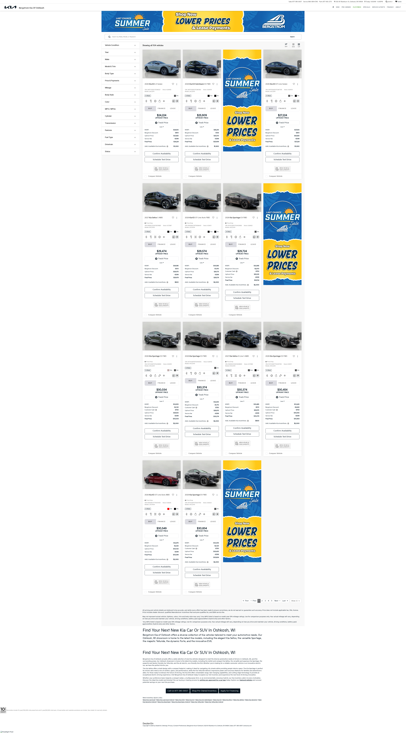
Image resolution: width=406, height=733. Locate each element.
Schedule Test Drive (161, 160)
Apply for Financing (229, 691)
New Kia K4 (190, 700)
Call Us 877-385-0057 (178, 691)
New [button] (337, 7)
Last (284, 601)
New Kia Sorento (251, 700)
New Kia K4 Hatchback (203, 700)
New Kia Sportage (164, 702)
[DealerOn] (148, 723)
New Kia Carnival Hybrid (165, 700)
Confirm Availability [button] (162, 154)
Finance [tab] (162, 108)
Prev (253, 601)
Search (292, 37)
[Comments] (173, 101)
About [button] (398, 7)
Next (277, 601)
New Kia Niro (227, 700)
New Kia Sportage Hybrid (181, 702)
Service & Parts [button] (378, 7)
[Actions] (177, 84)
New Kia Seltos (238, 700)
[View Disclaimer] (164, 101)
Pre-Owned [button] (346, 7)
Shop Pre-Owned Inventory (204, 691)
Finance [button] (390, 7)
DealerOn (158, 726)
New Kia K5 (217, 700)
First (246, 601)
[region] (162, 139)
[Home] (333, 7)
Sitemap (164, 726)
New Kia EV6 (180, 700)
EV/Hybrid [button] (357, 7)
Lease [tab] (173, 108)
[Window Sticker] (177, 101)
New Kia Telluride (197, 702)
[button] (178, 64)
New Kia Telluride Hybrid (214, 702)
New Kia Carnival (149, 700)
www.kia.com (248, 726)
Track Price (163, 123)
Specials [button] (366, 7)
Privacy (170, 726)
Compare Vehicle (155, 176)
